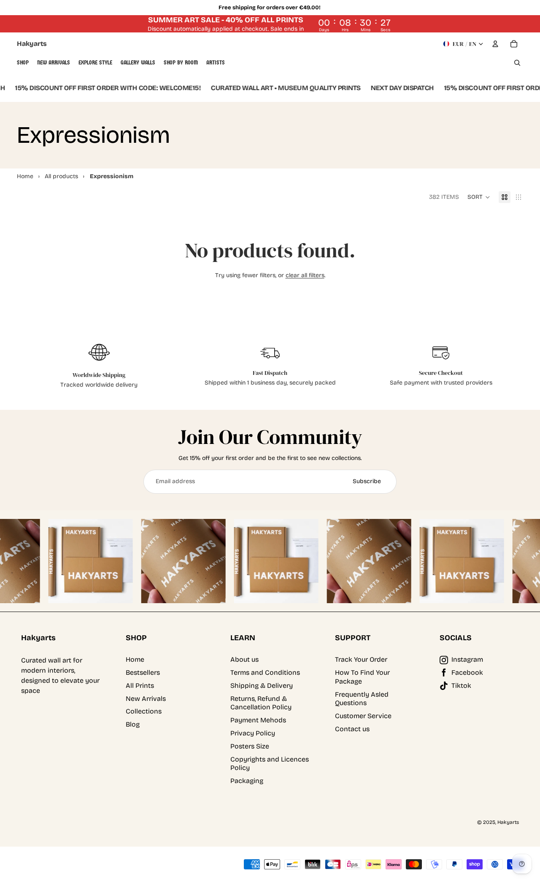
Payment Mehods (258, 720)
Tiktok (461, 686)
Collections (144, 711)
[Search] (517, 62)
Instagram (467, 659)
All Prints (140, 686)
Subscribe (367, 481)
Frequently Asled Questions (362, 698)
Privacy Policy (252, 733)
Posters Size (249, 746)
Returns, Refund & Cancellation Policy (261, 703)
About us (244, 659)
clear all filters (305, 275)
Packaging (246, 781)
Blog (133, 724)
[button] (478, 197)
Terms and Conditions (265, 672)
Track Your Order (361, 659)
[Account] (495, 44)
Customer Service (363, 716)
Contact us (352, 729)
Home (135, 659)
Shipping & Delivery (261, 686)
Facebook (467, 672)
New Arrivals (146, 699)
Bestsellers (143, 672)
